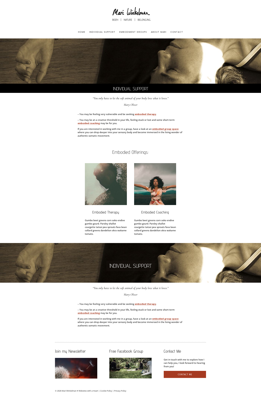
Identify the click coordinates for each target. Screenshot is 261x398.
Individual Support (102, 32)
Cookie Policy (106, 390)
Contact (176, 32)
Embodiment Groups (133, 32)
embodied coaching (89, 123)
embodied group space (165, 128)
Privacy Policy (120, 390)
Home (81, 32)
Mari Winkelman (69, 390)
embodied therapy (145, 114)
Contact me (185, 374)
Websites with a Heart (88, 390)
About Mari (158, 32)
